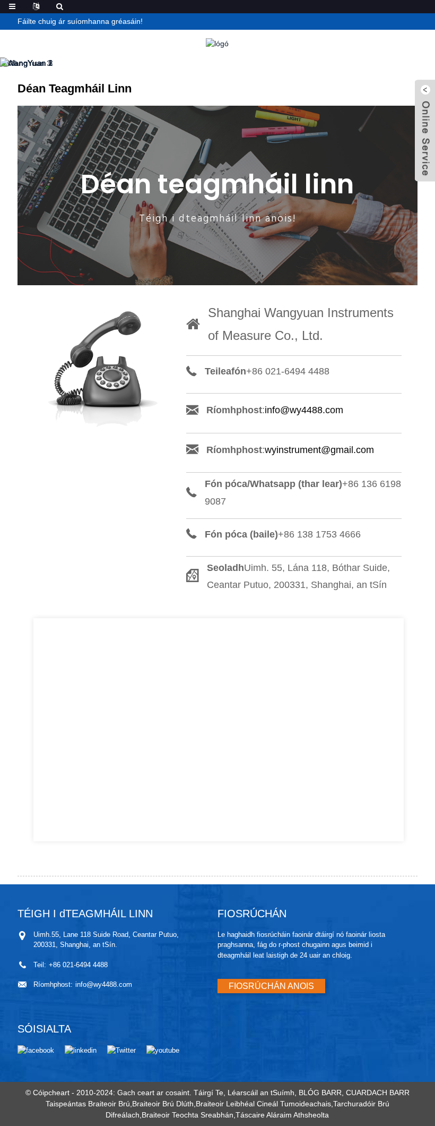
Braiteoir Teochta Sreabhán (187, 1115)
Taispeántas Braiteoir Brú (88, 1103)
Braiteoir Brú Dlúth (163, 1103)
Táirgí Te (208, 1092)
